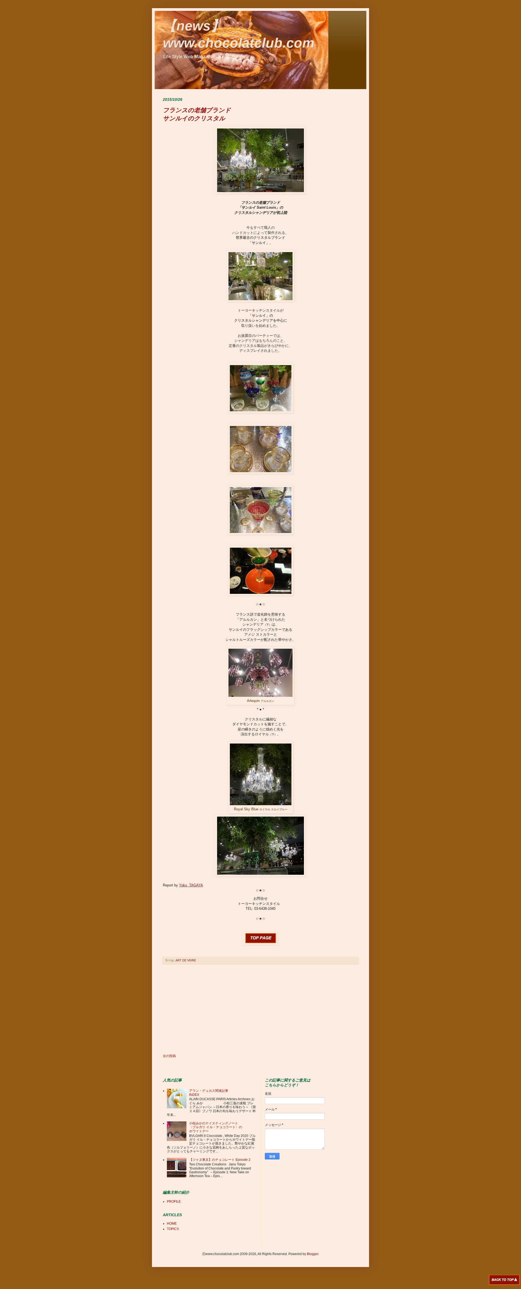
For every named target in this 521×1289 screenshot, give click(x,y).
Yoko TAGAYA (191, 885)
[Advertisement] (260, 1009)
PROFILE (174, 1201)
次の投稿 (169, 1056)
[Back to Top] (504, 1280)
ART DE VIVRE (186, 960)
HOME (172, 1223)
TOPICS (173, 1229)
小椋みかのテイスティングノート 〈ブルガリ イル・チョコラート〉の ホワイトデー (217, 1127)
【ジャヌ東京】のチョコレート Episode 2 (219, 1160)
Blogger (312, 1254)
